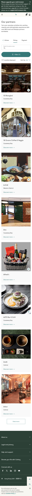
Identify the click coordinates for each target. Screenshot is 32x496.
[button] (9, 103)
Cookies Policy (10, 493)
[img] (30, 2)
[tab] (6, 40)
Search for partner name (9, 46)
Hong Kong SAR (9, 479)
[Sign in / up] (30, 15)
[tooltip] (28, 90)
